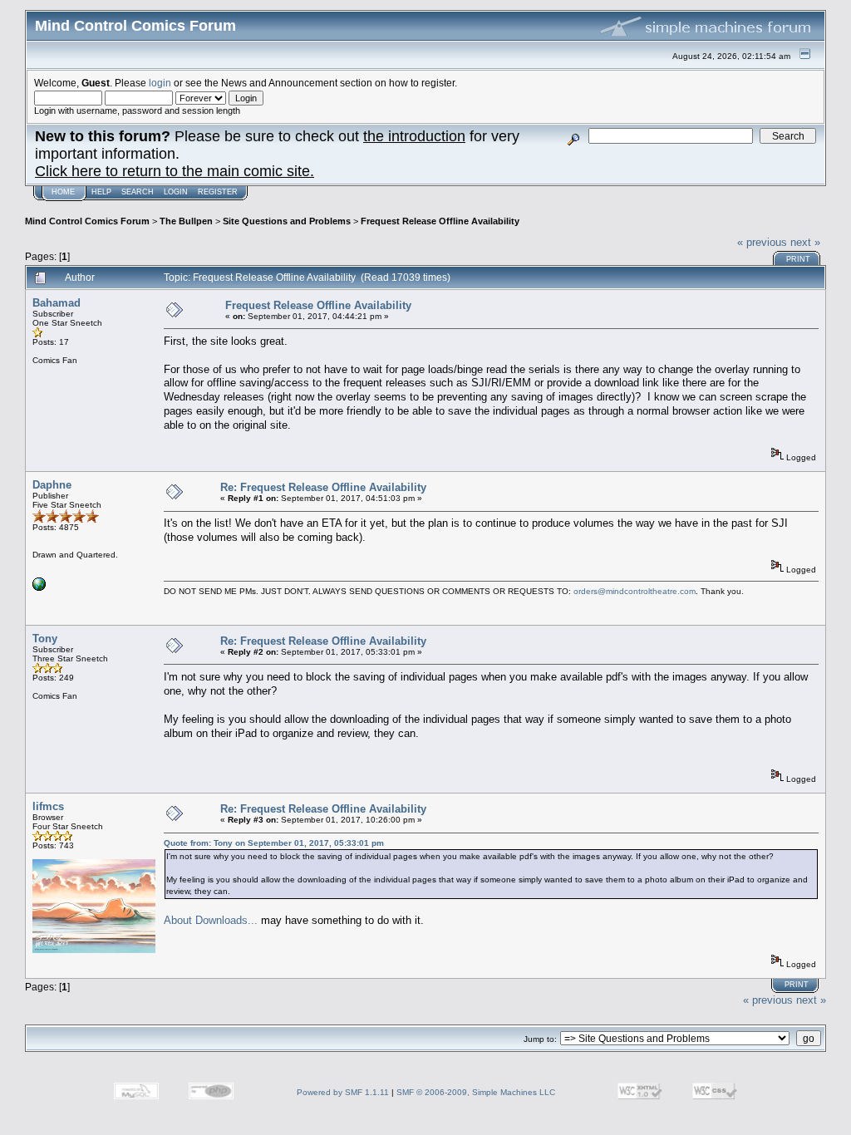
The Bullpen (186, 221)
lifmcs (48, 806)
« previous (762, 242)
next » (805, 242)
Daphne (51, 485)
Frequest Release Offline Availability (440, 221)
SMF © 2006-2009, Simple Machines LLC (475, 1092)
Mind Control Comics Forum (87, 221)
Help (101, 192)
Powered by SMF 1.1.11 (343, 1092)
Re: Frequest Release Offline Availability (323, 487)
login (160, 82)
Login (176, 192)
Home (63, 192)
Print (798, 259)
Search (137, 192)
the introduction (414, 136)
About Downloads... (211, 920)
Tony (44, 638)
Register (218, 192)
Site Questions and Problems (287, 221)
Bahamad (56, 303)
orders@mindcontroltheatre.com (634, 591)
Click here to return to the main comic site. (174, 171)
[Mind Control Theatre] (39, 587)
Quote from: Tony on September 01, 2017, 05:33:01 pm (274, 843)
